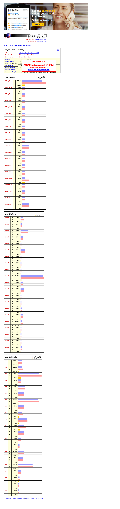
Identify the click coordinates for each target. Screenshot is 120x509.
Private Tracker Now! (40, 39)
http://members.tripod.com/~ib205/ (29, 53)
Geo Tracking (9, 65)
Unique (14, 498)
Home (5, 45)
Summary (8, 59)
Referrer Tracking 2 (10, 71)
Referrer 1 (34, 498)
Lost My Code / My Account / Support (20, 45)
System (28, 498)
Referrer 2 (40, 498)
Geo (24, 498)
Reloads (19, 498)
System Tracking (10, 67)
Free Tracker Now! (41, 41)
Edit (58, 50)
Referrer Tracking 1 (10, 69)
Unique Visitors (9, 61)
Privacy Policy (37, 500)
